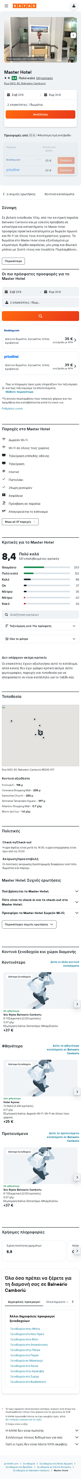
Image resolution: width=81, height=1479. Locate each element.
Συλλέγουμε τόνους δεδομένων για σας (34, 1437)
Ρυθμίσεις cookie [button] (12, 408)
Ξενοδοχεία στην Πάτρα (25, 1350)
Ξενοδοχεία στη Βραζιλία (19, 1467)
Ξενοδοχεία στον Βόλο (24, 1339)
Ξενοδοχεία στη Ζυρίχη (24, 1376)
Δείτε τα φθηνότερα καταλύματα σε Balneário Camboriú (63, 1049)
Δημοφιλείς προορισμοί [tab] (24, 1302)
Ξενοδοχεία (29, 1463)
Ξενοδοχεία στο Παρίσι (24, 1355)
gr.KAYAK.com (11, 1463)
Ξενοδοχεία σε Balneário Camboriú (31, 1470)
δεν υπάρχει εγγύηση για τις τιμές (24, 1419)
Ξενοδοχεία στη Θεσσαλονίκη (29, 1344)
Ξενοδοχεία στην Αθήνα (25, 1328)
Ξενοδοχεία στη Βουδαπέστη (28, 1382)
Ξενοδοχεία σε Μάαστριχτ (26, 1360)
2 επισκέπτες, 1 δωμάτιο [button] (25, 104)
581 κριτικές (44, 78)
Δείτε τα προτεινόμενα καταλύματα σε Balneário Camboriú (63, 1137)
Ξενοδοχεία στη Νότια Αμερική (56, 1463)
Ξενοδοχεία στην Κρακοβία (27, 1371)
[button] (6, 6)
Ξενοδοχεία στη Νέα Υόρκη (27, 1334)
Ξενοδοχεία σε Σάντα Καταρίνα (54, 1467)
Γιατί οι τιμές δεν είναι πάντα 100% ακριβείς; (37, 1444)
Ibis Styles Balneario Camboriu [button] (22, 1014)
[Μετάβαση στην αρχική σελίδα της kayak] (24, 6)
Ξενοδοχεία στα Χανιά (24, 1366)
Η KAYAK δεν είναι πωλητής (25, 1430)
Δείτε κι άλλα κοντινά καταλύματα (64, 963)
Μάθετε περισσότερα (19, 392)
